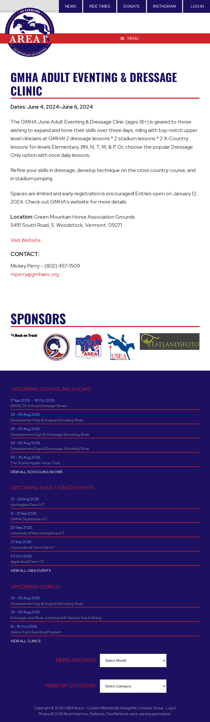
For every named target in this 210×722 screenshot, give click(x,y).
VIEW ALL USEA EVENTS (30, 570)
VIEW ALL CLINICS (25, 641)
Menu (133, 38)
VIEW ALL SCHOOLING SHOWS (36, 472)
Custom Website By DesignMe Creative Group (125, 708)
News (70, 6)
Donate (131, 6)
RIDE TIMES (99, 6)
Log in (197, 6)
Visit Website (25, 240)
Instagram (164, 6)
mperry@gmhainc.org (34, 274)
